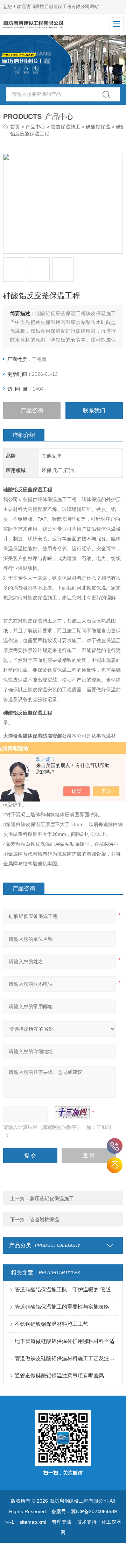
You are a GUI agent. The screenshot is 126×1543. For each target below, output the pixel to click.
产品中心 (35, 126)
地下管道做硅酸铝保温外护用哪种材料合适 (64, 1341)
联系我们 (94, 410)
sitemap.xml (33, 1522)
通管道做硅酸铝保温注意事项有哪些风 (59, 1375)
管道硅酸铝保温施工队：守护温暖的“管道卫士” (66, 1289)
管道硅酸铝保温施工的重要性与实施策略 (62, 1307)
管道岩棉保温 (44, 1219)
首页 (15, 126)
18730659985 (114, 1146)
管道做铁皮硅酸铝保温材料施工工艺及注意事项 (66, 1358)
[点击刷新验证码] (72, 1112)
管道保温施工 (65, 126)
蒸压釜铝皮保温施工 (52, 1198)
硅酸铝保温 (98, 126)
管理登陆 (61, 1522)
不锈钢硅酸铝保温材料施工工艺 (51, 1324)
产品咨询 (32, 410)
